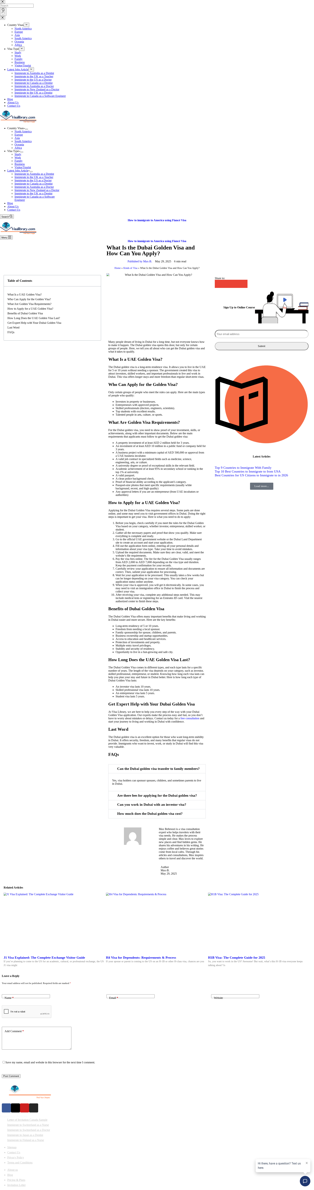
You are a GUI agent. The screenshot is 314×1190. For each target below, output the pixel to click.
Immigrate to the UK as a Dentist (33, 193)
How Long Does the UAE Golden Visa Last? (33, 318)
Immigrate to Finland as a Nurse (25, 1140)
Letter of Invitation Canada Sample (27, 1119)
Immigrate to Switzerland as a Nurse (28, 1124)
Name (9, 997)
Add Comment (14, 1031)
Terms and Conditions (20, 1162)
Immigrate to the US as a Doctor (33, 180)
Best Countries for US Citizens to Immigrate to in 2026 (251, 475)
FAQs (10, 332)
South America (23, 141)
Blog (10, 203)
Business (20, 164)
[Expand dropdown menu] (26, 129)
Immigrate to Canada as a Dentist (34, 183)
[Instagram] (33, 1107)
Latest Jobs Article (17, 170)
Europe (19, 134)
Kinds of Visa (130, 268)
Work (18, 157)
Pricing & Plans (16, 1179)
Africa (18, 147)
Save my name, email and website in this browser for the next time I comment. (50, 1062)
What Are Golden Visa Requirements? (29, 303)
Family (19, 160)
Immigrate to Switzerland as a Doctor (28, 1129)
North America (23, 131)
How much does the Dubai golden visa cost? (150, 813)
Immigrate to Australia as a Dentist (34, 173)
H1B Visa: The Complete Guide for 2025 (236, 957)
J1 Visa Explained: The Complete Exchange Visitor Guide (44, 957)
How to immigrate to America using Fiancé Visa (157, 220)
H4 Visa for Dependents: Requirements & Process (141, 957)
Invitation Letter (16, 1185)
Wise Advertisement (69, 1188)
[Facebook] (6, 1107)
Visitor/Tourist (23, 167)
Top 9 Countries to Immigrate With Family (243, 467)
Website (218, 997)
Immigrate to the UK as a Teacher (34, 177)
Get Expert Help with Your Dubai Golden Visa (34, 322)
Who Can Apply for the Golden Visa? (29, 299)
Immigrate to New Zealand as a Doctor (37, 190)
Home (117, 268)
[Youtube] (24, 1107)
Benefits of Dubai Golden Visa (25, 313)
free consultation (190, 718)
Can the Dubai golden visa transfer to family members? (158, 769)
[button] (157, 768)
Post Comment (11, 1076)
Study (18, 154)
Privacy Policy (15, 1157)
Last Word (13, 327)
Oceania (19, 144)
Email (113, 997)
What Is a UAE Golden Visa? (24, 294)
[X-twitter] (15, 1107)
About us (12, 1169)
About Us (13, 206)
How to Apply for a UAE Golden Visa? (30, 308)
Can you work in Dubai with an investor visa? (151, 804)
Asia (17, 138)
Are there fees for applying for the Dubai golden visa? (157, 795)
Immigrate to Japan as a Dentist (25, 1135)
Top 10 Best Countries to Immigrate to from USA (248, 471)
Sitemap (12, 1147)
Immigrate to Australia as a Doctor (34, 186)
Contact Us (13, 209)
